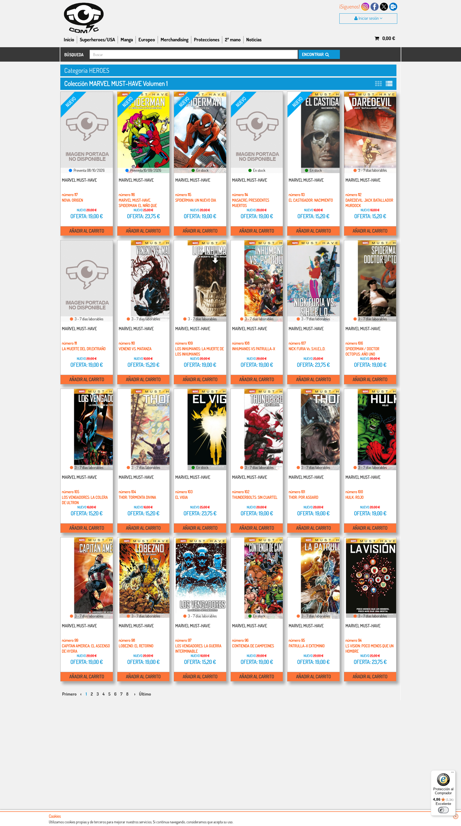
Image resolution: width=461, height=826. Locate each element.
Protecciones (206, 39)
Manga (127, 39)
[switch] (443, 810)
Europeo (146, 39)
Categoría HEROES (86, 70)
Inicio (69, 39)
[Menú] (452, 773)
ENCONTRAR (313, 54)
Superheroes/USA (97, 39)
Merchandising (174, 39)
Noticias (253, 39)
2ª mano (233, 39)
